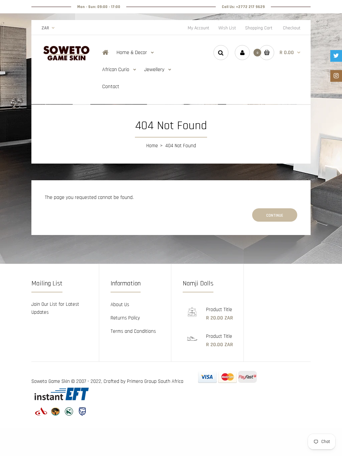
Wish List (227, 28)
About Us (120, 304)
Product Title (219, 309)
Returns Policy (125, 318)
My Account (198, 28)
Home (152, 146)
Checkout (292, 28)
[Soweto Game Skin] (66, 59)
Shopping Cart (259, 28)
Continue (274, 215)
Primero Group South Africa (155, 381)
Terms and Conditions (133, 331)
